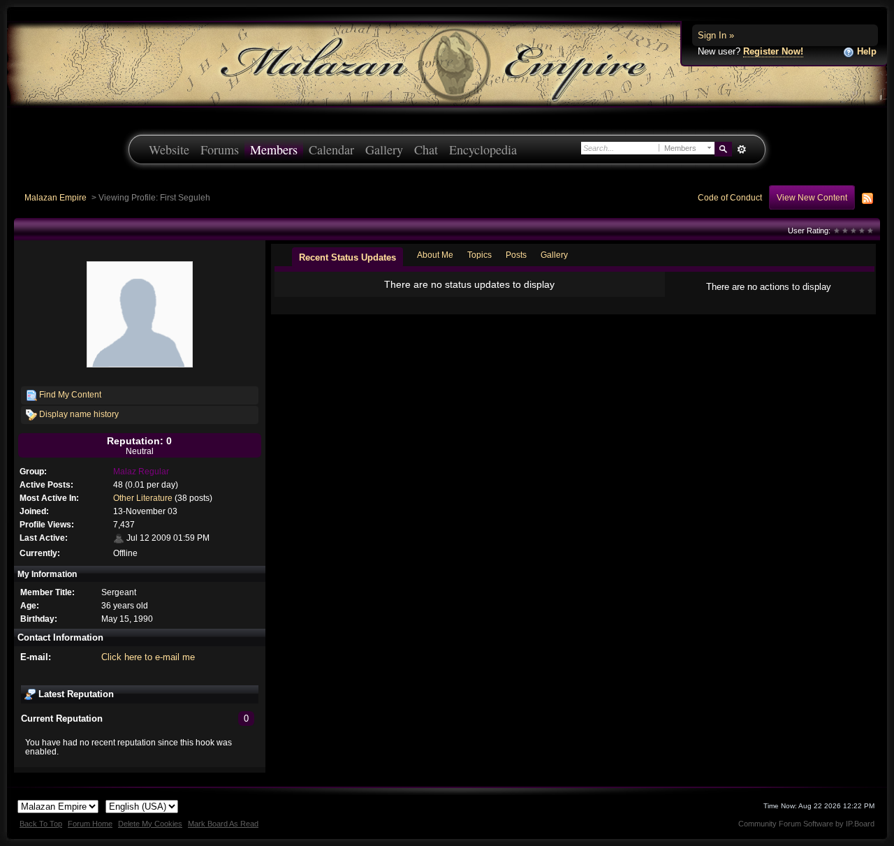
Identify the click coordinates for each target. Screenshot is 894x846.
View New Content (812, 197)
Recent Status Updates (347, 257)
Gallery (384, 149)
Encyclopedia (483, 149)
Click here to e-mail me (148, 657)
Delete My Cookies (150, 823)
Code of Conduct (730, 197)
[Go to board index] (447, 63)
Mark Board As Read (223, 823)
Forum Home (90, 823)
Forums (219, 149)
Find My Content (69, 394)
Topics (479, 254)
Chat (426, 149)
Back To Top (41, 823)
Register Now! (773, 51)
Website (169, 149)
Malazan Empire (55, 197)
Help (865, 51)
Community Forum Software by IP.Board (806, 823)
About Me (435, 254)
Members (274, 149)
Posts (516, 254)
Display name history (78, 413)
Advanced (741, 149)
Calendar (331, 149)
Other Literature (143, 497)
